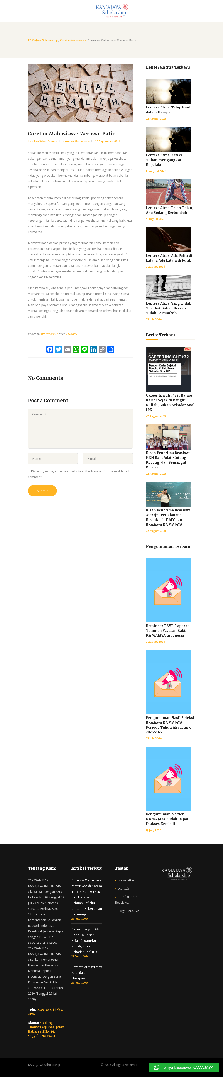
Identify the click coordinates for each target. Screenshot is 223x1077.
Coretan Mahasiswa (73, 40)
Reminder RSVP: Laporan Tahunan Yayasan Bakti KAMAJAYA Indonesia (168, 630)
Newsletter (126, 880)
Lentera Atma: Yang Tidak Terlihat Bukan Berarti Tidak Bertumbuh (168, 308)
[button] (184, 1067)
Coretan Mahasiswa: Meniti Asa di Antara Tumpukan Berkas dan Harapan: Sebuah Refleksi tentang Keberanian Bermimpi (86, 897)
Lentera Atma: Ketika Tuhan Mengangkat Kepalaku (164, 160)
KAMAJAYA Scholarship (43, 40)
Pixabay (71, 334)
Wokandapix (49, 334)
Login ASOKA (128, 911)
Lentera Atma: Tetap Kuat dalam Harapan (86, 972)
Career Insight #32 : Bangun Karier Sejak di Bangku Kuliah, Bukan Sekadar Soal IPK (86, 940)
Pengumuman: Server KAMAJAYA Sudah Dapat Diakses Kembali (167, 819)
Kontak (123, 889)
